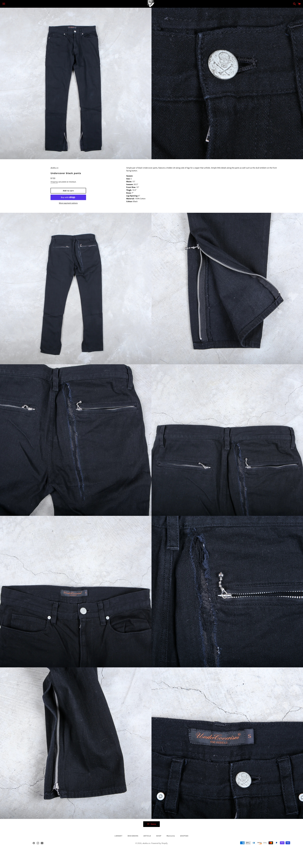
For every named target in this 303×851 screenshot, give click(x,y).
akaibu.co (146, 843)
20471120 (184, 836)
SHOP (158, 836)
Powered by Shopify (159, 843)
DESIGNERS (133, 836)
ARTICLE (147, 836)
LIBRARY (118, 836)
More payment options (68, 203)
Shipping (54, 182)
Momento (171, 836)
